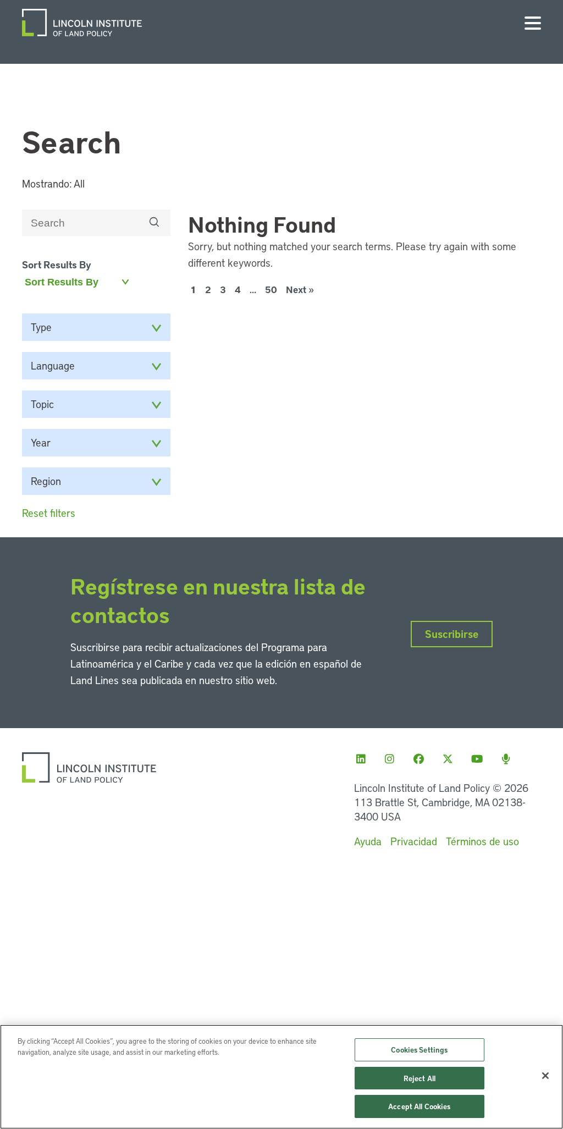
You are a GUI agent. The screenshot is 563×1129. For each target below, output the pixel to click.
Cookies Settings (419, 1049)
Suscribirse (451, 634)
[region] (281, 1077)
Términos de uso (482, 841)
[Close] (545, 1076)
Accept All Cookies (419, 1106)
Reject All (419, 1078)
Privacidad (413, 841)
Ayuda (368, 841)
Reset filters (48, 513)
